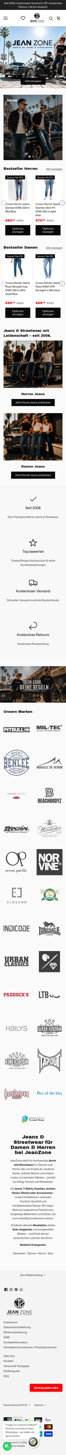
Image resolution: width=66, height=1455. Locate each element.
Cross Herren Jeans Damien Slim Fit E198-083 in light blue (48, 209)
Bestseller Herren (20, 169)
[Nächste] (62, 203)
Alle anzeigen (54, 169)
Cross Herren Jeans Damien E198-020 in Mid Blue (17, 207)
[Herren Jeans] (33, 364)
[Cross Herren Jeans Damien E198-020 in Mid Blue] (17, 188)
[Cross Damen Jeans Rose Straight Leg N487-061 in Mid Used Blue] (17, 266)
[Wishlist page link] (23, 18)
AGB (6, 1337)
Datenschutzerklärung (17, 1327)
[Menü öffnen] (6, 18)
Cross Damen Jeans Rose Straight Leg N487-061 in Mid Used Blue (17, 288)
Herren (42, 1253)
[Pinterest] (16, 1289)
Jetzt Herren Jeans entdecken (33, 402)
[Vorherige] (4, 203)
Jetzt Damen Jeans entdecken (33, 475)
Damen (31, 1253)
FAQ (6, 1376)
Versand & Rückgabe (16, 1366)
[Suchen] (51, 18)
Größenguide (12, 1371)
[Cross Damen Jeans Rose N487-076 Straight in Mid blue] (48, 266)
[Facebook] (5, 1289)
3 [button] (36, 156)
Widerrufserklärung (15, 1332)
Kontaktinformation (16, 1342)
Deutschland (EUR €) (15, 1405)
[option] (33, 127)
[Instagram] (11, 1289)
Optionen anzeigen (18, 230)
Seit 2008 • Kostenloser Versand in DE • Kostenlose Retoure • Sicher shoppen (33, 5)
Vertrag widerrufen (46, 1388)
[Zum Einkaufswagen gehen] (58, 18)
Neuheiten (19, 1253)
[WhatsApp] (21, 1289)
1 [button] (29, 156)
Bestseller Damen (20, 247)
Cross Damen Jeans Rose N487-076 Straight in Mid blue (48, 286)
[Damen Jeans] (33, 436)
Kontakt (8, 1361)
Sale (50, 1253)
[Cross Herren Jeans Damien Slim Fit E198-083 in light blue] (48, 188)
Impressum (10, 1322)
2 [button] (33, 156)
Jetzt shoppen (33, 81)
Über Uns (9, 1356)
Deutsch (39, 1405)
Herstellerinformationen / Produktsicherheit (30, 1347)
